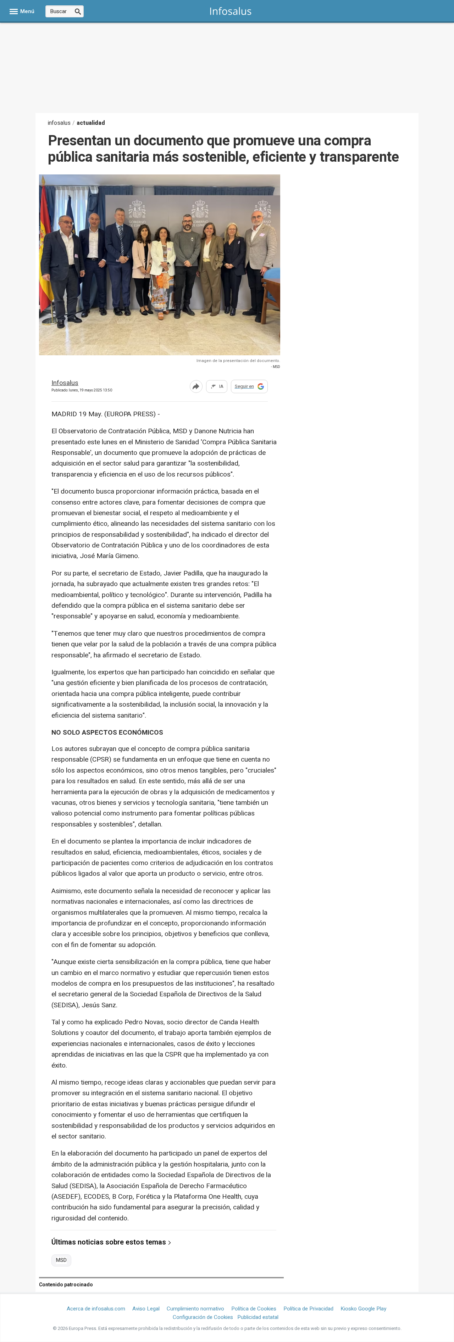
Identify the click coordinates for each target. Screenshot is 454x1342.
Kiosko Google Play (363, 1309)
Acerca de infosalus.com (96, 1309)
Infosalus (64, 383)
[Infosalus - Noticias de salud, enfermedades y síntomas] (230, 11)
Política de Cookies (253, 1309)
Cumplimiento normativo (195, 1309)
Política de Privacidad (308, 1309)
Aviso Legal (146, 1309)
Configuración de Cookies (203, 1317)
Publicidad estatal (257, 1317)
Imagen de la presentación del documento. (238, 361)
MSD (61, 1260)
